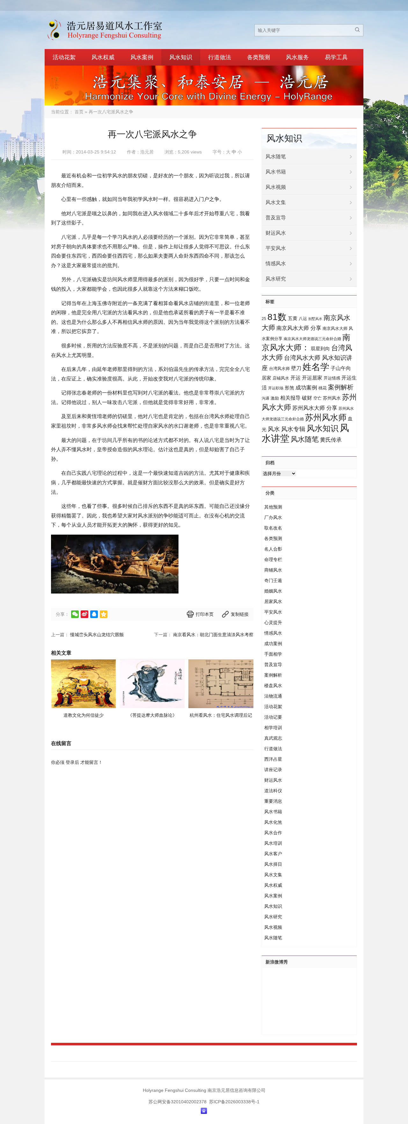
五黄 (292, 318)
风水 (274, 429)
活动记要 (273, 717)
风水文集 (276, 202)
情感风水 (276, 263)
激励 (275, 398)
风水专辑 (293, 428)
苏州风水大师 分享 (314, 408)
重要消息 (273, 801)
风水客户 (273, 853)
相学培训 (273, 727)
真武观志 (273, 738)
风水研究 (276, 278)
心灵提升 (273, 622)
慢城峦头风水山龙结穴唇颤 (97, 634)
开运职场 (275, 388)
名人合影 (273, 548)
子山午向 (341, 368)
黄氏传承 (331, 440)
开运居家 (312, 378)
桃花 (322, 388)
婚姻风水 (273, 591)
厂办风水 (273, 517)
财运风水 (276, 233)
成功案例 (306, 387)
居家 (266, 378)
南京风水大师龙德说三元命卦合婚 (312, 339)
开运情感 (332, 378)
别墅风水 (315, 319)
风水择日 (273, 864)
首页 (79, 111)
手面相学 (273, 654)
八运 (303, 318)
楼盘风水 (273, 685)
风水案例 (141, 57)
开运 (295, 378)
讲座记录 (273, 769)
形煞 (289, 387)
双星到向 (320, 348)
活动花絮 (64, 57)
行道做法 (219, 57)
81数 (277, 317)
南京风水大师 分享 (298, 328)
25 (264, 319)
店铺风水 (281, 378)
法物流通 (273, 696)
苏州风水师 (325, 417)
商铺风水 (273, 570)
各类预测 (258, 57)
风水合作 (273, 832)
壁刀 (296, 368)
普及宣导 (276, 217)
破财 (307, 398)
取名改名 (273, 527)
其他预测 (273, 506)
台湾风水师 (279, 368)
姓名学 (315, 367)
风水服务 (297, 57)
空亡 (317, 398)
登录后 (72, 762)
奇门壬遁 (273, 580)
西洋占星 (273, 759)
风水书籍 (276, 171)
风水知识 (180, 57)
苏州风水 (332, 398)
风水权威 (102, 57)
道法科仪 (273, 790)
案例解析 (340, 387)
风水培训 (273, 843)
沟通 (265, 398)
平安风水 (276, 248)
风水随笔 (276, 156)
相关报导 (290, 398)
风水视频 (276, 187)
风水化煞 (273, 822)
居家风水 (273, 601)
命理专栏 (273, 559)
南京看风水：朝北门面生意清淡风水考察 (213, 634)
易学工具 (336, 57)
